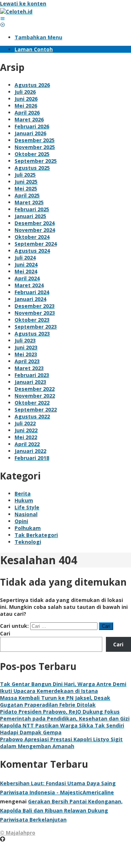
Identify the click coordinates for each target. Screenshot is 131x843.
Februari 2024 (32, 292)
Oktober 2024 (32, 236)
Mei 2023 (26, 354)
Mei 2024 (26, 271)
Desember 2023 (35, 305)
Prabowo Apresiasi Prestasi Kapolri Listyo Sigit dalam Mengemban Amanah (61, 743)
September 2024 (36, 243)
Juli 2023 (25, 340)
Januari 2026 (30, 133)
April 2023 (27, 361)
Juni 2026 (26, 98)
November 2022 (35, 395)
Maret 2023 (29, 368)
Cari (5, 633)
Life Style (27, 507)
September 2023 (36, 326)
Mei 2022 (26, 437)
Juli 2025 (25, 174)
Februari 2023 (32, 375)
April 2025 (27, 195)
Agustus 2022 (32, 416)
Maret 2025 (29, 202)
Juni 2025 (26, 181)
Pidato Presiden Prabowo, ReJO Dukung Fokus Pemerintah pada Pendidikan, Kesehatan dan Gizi (65, 715)
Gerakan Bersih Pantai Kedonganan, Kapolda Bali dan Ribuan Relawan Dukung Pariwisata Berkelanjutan (61, 810)
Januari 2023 (30, 381)
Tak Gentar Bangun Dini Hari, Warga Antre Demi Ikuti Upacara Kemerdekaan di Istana (63, 687)
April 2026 (27, 112)
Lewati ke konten (23, 3)
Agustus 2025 (32, 167)
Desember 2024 (35, 223)
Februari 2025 (32, 209)
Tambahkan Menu (38, 37)
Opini (21, 521)
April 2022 (27, 444)
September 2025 (36, 160)
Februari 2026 (32, 126)
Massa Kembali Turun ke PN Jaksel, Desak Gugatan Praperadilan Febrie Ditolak (55, 701)
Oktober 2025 (32, 153)
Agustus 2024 (32, 250)
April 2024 (27, 278)
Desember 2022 (35, 388)
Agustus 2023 (32, 333)
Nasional (26, 514)
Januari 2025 (30, 216)
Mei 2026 (26, 105)
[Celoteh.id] (16, 11)
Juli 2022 (25, 423)
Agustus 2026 (32, 84)
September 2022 (36, 409)
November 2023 (35, 312)
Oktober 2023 (32, 319)
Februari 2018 (32, 457)
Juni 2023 (26, 347)
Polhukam (28, 528)
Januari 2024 (30, 299)
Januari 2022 (30, 450)
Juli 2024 (25, 257)
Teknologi (28, 541)
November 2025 (35, 147)
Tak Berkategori (36, 534)
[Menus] (2, 18)
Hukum (24, 500)
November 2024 (35, 229)
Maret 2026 (29, 119)
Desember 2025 (35, 140)
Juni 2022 (26, 430)
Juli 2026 (25, 91)
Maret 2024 (29, 285)
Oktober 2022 (32, 402)
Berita (23, 493)
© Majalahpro (17, 832)
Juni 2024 (26, 264)
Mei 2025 (26, 188)
